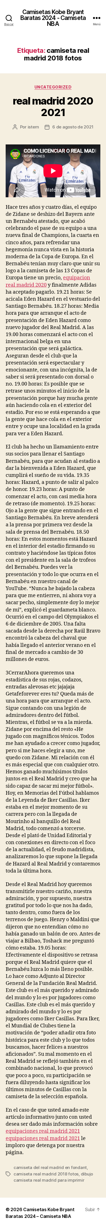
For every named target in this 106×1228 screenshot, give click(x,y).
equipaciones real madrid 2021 (43, 1131)
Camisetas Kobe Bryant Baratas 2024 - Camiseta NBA (53, 18)
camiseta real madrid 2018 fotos (46, 1174)
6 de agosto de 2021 (72, 127)
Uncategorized (53, 87)
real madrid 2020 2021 (53, 107)
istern (33, 127)
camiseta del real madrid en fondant (50, 1167)
